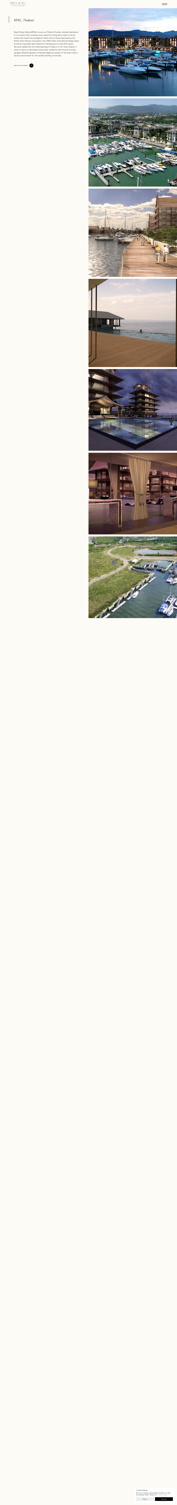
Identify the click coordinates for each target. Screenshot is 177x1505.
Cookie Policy (162, 1495)
